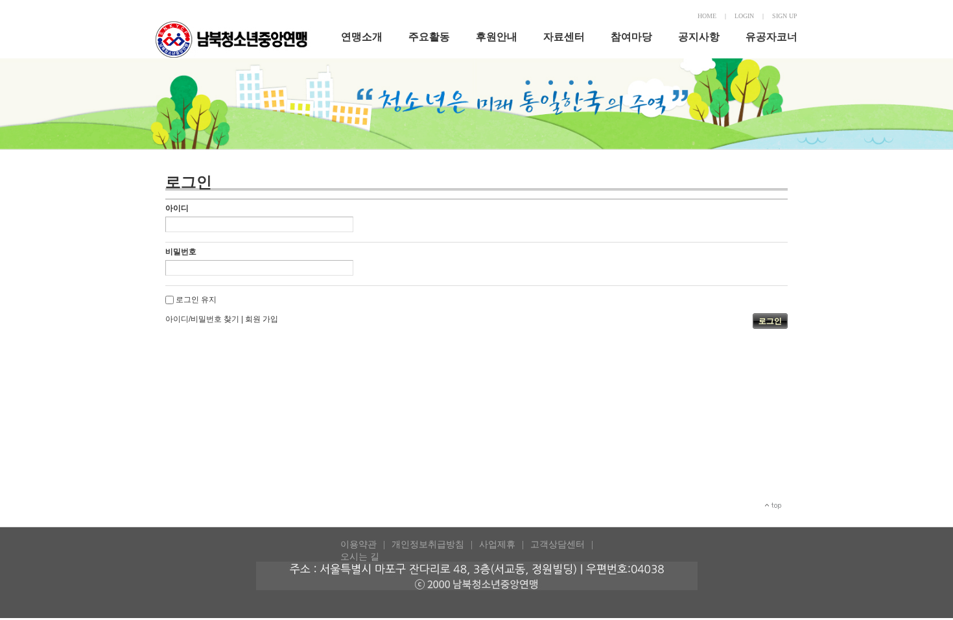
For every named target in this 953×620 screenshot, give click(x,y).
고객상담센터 (557, 544)
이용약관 (358, 544)
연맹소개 (361, 36)
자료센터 (564, 36)
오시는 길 (359, 557)
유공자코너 (771, 36)
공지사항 (699, 36)
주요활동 (429, 36)
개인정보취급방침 (428, 544)
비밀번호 (180, 251)
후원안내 (496, 36)
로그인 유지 (196, 299)
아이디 (177, 208)
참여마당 (631, 36)
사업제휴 (497, 544)
